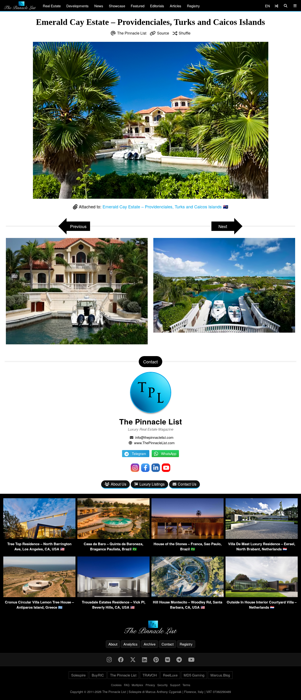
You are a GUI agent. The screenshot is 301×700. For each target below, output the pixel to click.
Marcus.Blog (220, 675)
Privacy (150, 685)
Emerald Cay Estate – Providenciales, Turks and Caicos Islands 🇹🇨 (165, 206)
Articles (175, 5)
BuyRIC (98, 675)
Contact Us (187, 484)
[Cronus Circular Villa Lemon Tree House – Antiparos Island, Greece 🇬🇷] (39, 595)
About (112, 644)
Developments (77, 5)
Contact (168, 644)
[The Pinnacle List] (150, 627)
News (98, 5)
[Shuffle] (276, 6)
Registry (193, 5)
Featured (137, 5)
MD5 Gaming (194, 675)
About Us (118, 484)
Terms (186, 685)
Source (163, 33)
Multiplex (137, 685)
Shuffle (184, 33)
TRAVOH (150, 675)
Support (175, 685)
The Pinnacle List (131, 33)
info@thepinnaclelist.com (154, 437)
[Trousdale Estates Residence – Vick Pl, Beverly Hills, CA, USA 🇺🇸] (113, 595)
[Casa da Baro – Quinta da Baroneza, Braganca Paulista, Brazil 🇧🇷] (113, 537)
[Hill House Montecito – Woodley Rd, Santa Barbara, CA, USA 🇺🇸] (187, 595)
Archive (149, 644)
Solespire (78, 675)
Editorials (157, 5)
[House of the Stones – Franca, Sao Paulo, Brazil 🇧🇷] (187, 537)
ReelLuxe (170, 675)
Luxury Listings (152, 484)
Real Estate (52, 5)
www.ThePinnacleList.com (154, 442)
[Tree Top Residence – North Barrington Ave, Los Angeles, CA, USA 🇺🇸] (39, 537)
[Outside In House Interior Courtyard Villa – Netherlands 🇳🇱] (262, 595)
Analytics (130, 644)
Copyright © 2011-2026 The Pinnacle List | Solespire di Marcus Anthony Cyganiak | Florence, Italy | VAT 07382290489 (150, 691)
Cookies (116, 685)
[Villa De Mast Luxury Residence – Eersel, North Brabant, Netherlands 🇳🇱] (262, 537)
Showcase (117, 5)
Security (162, 685)
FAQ (126, 685)
